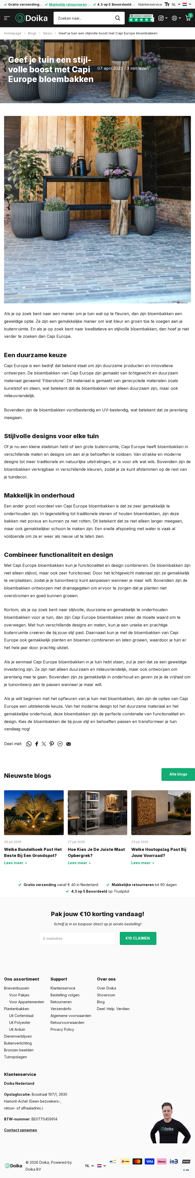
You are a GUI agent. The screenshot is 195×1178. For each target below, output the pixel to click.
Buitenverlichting (18, 1043)
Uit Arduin (17, 1029)
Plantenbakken (16, 1009)
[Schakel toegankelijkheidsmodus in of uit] (167, 4)
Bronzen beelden (19, 1050)
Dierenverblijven (18, 1036)
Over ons (106, 979)
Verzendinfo (61, 1009)
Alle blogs (178, 774)
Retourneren (61, 1002)
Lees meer (14, 863)
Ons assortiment (21, 979)
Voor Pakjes (19, 995)
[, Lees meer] (163, 18)
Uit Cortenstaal (21, 1015)
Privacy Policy (62, 1029)
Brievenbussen (16, 988)
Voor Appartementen (26, 1002)
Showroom (106, 995)
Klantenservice (150, 4)
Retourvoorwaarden (67, 1022)
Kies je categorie (7, 18)
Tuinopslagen (15, 1057)
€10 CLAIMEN (138, 938)
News (47, 33)
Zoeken (118, 18)
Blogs (32, 33)
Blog (101, 1002)
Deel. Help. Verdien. (113, 1009)
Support (59, 979)
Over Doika (106, 988)
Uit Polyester (19, 1022)
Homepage (12, 33)
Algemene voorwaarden (71, 1015)
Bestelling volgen (65, 995)
